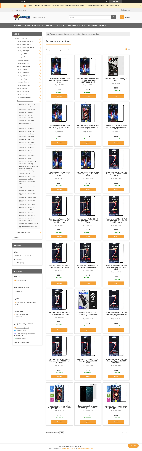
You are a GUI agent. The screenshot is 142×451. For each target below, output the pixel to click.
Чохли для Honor (22, 57)
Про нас (49, 25)
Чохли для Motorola (23, 66)
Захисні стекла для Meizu (26, 153)
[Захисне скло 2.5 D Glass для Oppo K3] (116, 65)
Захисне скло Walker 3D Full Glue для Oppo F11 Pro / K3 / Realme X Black (59, 220)
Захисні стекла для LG (25, 150)
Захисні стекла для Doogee (27, 204)
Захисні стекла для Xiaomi (26, 128)
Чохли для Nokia (22, 69)
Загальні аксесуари (23, 232)
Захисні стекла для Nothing (27, 104)
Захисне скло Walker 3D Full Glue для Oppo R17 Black (87, 266)
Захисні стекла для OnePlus (27, 155)
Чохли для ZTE (22, 94)
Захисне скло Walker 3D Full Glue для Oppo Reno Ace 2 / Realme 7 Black (116, 220)
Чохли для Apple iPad (24, 44)
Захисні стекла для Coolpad (27, 145)
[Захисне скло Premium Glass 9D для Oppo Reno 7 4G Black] (59, 393)
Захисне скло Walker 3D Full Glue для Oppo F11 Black (59, 266)
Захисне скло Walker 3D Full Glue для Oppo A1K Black (59, 313)
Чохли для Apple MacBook (25, 47)
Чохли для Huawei (23, 60)
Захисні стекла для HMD (26, 220)
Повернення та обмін (97, 25)
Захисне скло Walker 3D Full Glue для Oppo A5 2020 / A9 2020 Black (59, 360)
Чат (135, 445)
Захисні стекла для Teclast (26, 190)
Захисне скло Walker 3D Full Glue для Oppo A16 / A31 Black (87, 360)
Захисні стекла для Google (26, 136)
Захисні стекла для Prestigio (27, 171)
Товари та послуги (32, 25)
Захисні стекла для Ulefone (27, 215)
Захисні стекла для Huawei (27, 147)
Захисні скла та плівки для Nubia (28, 223)
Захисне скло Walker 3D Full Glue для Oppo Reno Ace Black (116, 267)
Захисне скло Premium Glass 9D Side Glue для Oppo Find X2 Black (88, 127)
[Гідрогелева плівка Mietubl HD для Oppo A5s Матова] (88, 393)
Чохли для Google (23, 50)
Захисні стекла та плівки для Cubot (27, 193)
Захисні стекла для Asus (26, 112)
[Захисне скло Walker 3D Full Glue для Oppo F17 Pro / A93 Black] (116, 159)
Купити (59, 96)
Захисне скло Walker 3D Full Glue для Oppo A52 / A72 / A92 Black (88, 220)
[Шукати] (113, 17)
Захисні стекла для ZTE (26, 158)
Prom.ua (80, 446)
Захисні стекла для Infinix (26, 218)
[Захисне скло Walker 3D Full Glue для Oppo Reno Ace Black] (116, 252)
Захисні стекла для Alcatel (26, 142)
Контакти (60, 25)
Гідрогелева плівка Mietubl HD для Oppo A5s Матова (87, 407)
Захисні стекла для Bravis (26, 134)
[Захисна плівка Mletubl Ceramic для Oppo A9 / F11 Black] (88, 299)
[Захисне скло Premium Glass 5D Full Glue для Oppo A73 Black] (88, 159)
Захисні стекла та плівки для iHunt (27, 186)
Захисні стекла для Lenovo (26, 120)
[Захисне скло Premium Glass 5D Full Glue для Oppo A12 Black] (59, 112)
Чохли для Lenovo (23, 63)
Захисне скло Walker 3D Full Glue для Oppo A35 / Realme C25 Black (116, 314)
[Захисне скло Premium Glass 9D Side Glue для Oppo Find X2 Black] (88, 112)
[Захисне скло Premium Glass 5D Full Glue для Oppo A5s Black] (116, 112)
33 (126, 432)
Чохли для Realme (23, 82)
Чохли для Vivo (22, 88)
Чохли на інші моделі (24, 97)
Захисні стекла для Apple (26, 115)
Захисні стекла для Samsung (27, 161)
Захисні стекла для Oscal (26, 212)
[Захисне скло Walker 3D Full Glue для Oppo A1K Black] (59, 299)
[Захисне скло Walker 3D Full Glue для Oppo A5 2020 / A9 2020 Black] (59, 346)
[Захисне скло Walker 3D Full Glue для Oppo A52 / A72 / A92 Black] (88, 205)
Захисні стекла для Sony (26, 164)
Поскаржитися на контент (68, 448)
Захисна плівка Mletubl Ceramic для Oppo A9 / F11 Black (88, 314)
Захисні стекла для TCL (26, 210)
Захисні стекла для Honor (26, 139)
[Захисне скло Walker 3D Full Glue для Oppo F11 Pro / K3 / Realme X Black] (59, 205)
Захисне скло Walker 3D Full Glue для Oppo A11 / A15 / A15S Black (116, 360)
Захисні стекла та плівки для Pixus (27, 182)
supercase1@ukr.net (22, 328)
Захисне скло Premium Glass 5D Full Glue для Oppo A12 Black (59, 127)
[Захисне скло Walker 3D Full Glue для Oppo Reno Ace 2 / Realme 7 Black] (116, 205)
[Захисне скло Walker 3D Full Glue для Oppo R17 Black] (88, 252)
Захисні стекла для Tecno (26, 131)
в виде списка (129, 49)
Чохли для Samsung (23, 85)
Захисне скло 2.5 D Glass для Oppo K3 (116, 79)
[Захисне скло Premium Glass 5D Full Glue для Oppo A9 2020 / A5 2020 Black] (88, 65)
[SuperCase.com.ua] (21, 20)
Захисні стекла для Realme (27, 176)
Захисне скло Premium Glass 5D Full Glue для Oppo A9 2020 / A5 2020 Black (88, 80)
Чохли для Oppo (22, 79)
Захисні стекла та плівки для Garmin (27, 201)
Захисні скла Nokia (24, 173)
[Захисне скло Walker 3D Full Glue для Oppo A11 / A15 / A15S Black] (116, 346)
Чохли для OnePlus (23, 76)
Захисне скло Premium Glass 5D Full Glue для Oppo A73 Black (88, 173)
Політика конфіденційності (85, 448)
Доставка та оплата (76, 25)
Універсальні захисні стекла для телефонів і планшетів (28, 167)
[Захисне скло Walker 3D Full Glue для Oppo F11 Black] (59, 252)
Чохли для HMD (22, 54)
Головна (17, 25)
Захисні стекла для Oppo (26, 179)
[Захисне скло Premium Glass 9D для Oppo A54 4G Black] (116, 393)
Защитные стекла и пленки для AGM (28, 227)
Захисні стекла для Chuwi (26, 207)
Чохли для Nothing (23, 72)
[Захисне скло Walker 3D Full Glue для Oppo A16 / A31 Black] (88, 346)
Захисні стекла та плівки (72, 34)
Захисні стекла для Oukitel (26, 107)
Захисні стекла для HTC (26, 118)
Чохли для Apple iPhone (25, 41)
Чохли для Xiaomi (23, 91)
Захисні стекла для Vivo (26, 126)
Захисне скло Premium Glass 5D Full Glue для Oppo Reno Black (59, 80)
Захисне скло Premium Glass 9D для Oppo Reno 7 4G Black (59, 407)
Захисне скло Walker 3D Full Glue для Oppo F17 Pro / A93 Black (116, 173)
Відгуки (16, 237)
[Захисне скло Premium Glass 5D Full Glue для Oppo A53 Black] (59, 159)
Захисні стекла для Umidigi (27, 109)
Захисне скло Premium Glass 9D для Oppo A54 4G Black (116, 407)
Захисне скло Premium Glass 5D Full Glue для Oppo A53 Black (59, 173)
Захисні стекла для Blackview (27, 197)
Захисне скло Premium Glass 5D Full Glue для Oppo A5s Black (116, 127)
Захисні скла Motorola (25, 123)
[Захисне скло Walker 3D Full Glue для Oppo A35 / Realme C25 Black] (116, 299)
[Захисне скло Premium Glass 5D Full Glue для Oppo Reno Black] (59, 65)
